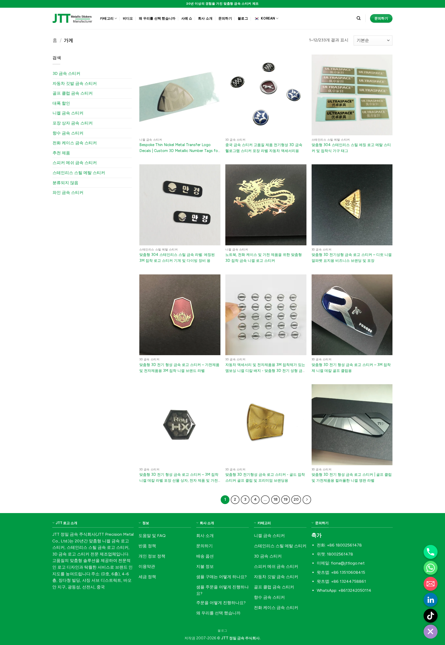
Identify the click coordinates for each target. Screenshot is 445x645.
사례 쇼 (186, 18)
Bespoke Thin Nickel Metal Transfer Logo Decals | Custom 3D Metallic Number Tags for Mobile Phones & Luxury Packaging (179, 150)
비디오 (128, 18)
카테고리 (107, 18)
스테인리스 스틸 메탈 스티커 (79, 172)
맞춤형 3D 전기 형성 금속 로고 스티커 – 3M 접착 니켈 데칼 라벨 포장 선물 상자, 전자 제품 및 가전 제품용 (178, 480)
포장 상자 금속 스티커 (73, 123)
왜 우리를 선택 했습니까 (157, 18)
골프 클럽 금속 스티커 (73, 93)
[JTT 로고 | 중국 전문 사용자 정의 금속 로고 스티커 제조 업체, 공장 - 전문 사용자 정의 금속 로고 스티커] (72, 18)
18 (275, 499)
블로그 (243, 18)
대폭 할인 (61, 103)
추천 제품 (61, 152)
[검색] (359, 18)
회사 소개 (205, 18)
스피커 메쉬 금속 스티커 (75, 162)
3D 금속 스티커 (66, 73)
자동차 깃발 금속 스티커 (75, 83)
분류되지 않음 (65, 182)
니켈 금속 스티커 (68, 113)
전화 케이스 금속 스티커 (75, 142)
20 (296, 499)
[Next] (307, 499)
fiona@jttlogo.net (348, 563)
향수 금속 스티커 (68, 133)
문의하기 (225, 18)
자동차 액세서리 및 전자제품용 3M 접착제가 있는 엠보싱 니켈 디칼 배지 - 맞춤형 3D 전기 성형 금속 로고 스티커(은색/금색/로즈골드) (265, 370)
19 (286, 499)
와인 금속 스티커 (68, 192)
